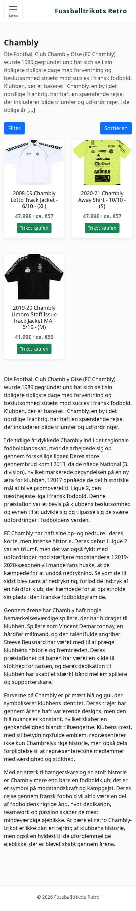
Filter (14, 128)
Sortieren (116, 128)
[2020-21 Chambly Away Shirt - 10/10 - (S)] (102, 162)
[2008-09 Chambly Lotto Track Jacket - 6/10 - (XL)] (34, 162)
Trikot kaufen (34, 228)
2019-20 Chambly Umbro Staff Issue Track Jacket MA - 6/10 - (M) (34, 317)
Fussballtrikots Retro (91, 10)
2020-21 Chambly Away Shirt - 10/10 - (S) (102, 199)
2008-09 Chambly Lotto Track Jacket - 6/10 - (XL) (34, 199)
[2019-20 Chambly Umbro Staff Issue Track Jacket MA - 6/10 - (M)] (34, 277)
